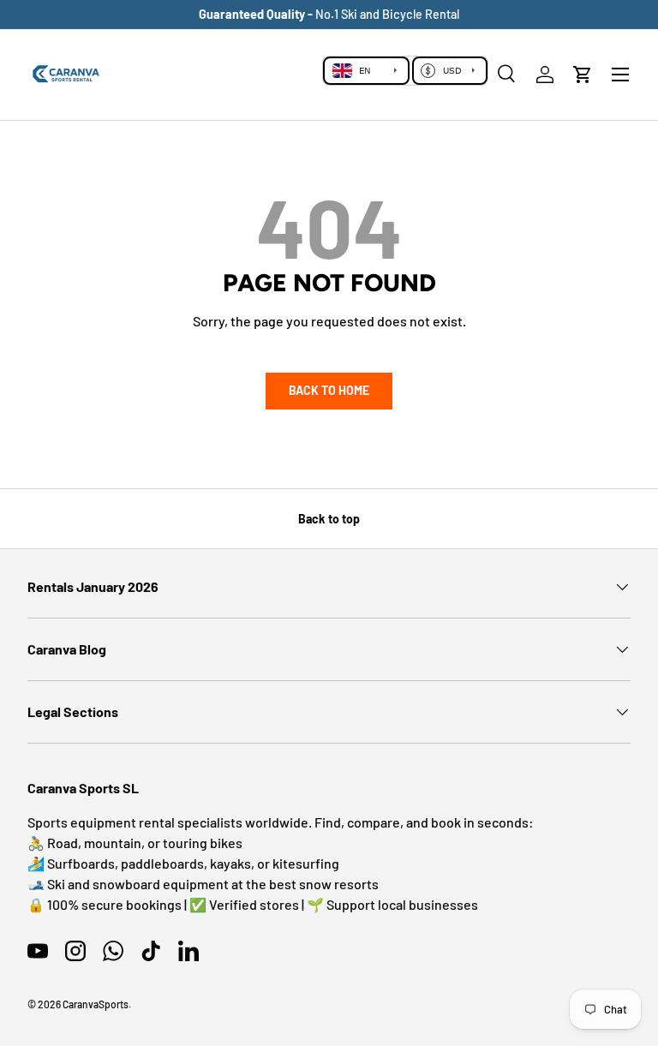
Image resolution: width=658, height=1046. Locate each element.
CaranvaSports (96, 1004)
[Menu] (620, 74)
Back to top (329, 518)
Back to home (329, 390)
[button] (582, 74)
